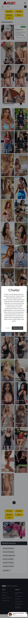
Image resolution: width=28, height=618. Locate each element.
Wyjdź (8, 328)
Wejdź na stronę (18, 328)
